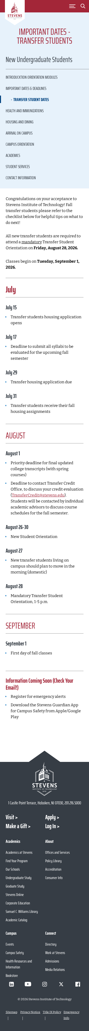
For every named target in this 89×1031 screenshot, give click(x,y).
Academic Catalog (16, 920)
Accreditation (53, 869)
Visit (10, 817)
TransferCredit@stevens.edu (38, 495)
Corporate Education (18, 903)
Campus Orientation (20, 144)
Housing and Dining (19, 121)
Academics (13, 155)
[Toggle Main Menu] (72, 6)
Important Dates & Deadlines (26, 88)
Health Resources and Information (19, 964)
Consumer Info (54, 878)
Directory (50, 944)
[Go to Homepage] (15, 13)
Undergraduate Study (18, 878)
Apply (50, 817)
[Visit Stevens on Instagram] (44, 984)
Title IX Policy (52, 1012)
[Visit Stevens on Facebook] (77, 984)
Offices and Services (57, 852)
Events (10, 944)
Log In (50, 826)
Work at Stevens (55, 953)
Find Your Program (17, 861)
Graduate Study (15, 886)
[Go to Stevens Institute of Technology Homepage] (45, 779)
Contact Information (21, 177)
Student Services (18, 166)
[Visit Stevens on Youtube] (27, 984)
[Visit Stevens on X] (61, 984)
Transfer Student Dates (31, 99)
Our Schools (13, 869)
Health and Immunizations (25, 110)
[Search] (82, 6)
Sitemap (11, 1012)
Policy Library (53, 861)
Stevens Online (15, 894)
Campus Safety (15, 953)
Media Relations (55, 969)
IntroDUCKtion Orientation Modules (31, 77)
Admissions (52, 961)
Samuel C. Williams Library (22, 911)
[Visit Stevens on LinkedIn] (11, 984)
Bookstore (12, 975)
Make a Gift (16, 826)
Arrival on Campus (19, 133)
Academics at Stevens (19, 852)
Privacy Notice (30, 1012)
